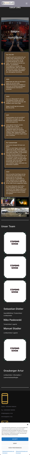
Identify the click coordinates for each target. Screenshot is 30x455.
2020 (7, 96)
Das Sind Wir (10, 54)
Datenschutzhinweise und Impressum (8, 452)
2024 (7, 172)
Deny (15, 443)
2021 (7, 115)
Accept (15, 439)
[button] (27, 424)
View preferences (15, 448)
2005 (7, 79)
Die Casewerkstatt (11, 142)
